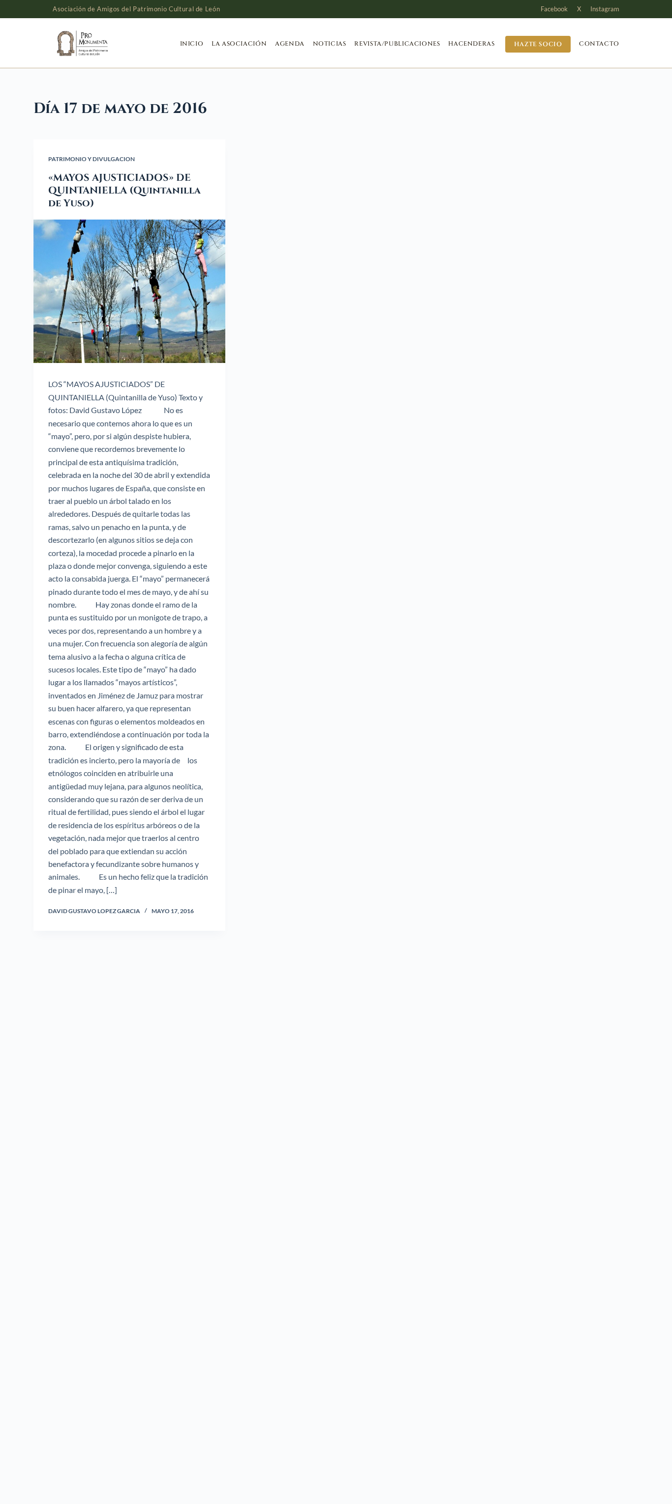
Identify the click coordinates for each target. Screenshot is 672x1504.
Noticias (329, 44)
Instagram (604, 9)
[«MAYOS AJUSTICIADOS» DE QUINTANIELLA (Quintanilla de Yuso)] (129, 291)
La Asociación (239, 44)
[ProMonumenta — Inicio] (102, 43)
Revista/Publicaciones (397, 44)
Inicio (192, 44)
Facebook (554, 9)
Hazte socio (538, 44)
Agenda (290, 44)
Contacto (599, 44)
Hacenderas (471, 44)
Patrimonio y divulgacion (91, 159)
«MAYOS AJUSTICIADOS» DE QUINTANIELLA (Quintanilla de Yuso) (124, 190)
